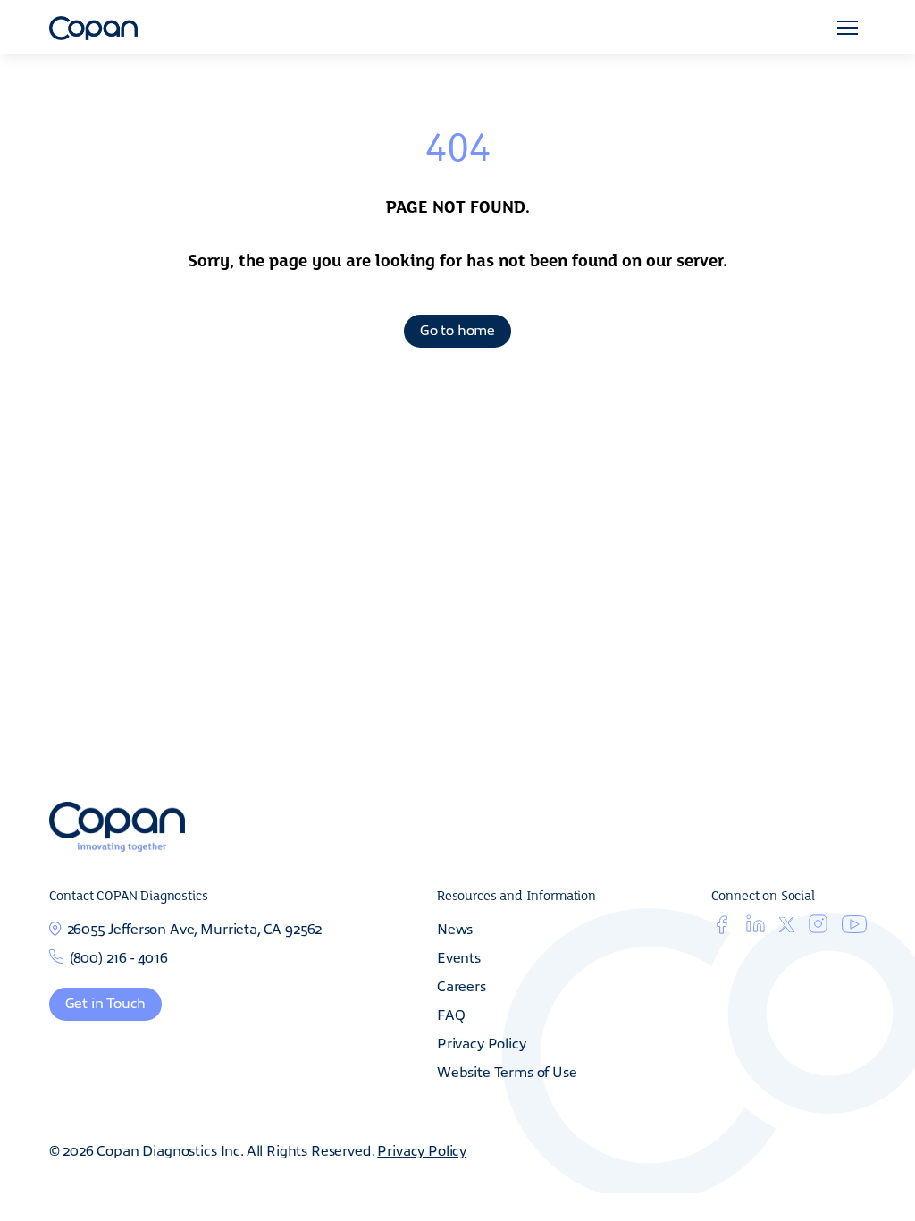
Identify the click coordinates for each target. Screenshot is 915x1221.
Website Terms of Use (507, 1071)
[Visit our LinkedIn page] (755, 928)
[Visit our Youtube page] (854, 927)
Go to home (457, 329)
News (455, 928)
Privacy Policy (481, 1042)
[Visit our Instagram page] (818, 928)
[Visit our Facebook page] (721, 928)
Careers (461, 985)
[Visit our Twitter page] (786, 926)
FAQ (451, 1014)
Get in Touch (106, 1002)
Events (459, 956)
